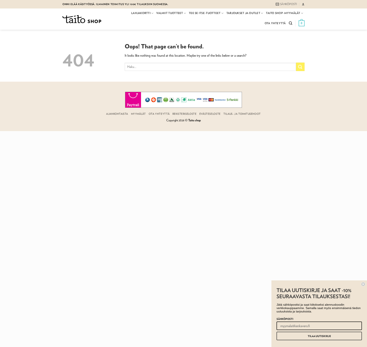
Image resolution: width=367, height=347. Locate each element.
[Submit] (300, 67)
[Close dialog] (363, 284)
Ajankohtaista (117, 113)
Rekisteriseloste (184, 113)
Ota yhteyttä (275, 23)
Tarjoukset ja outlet (243, 13)
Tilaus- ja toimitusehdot (242, 113)
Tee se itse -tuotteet (204, 13)
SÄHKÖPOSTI (285, 318)
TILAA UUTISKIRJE (319, 335)
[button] (303, 4)
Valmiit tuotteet (169, 13)
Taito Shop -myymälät (283, 13)
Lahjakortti (141, 13)
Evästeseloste (210, 113)
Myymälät (138, 113)
